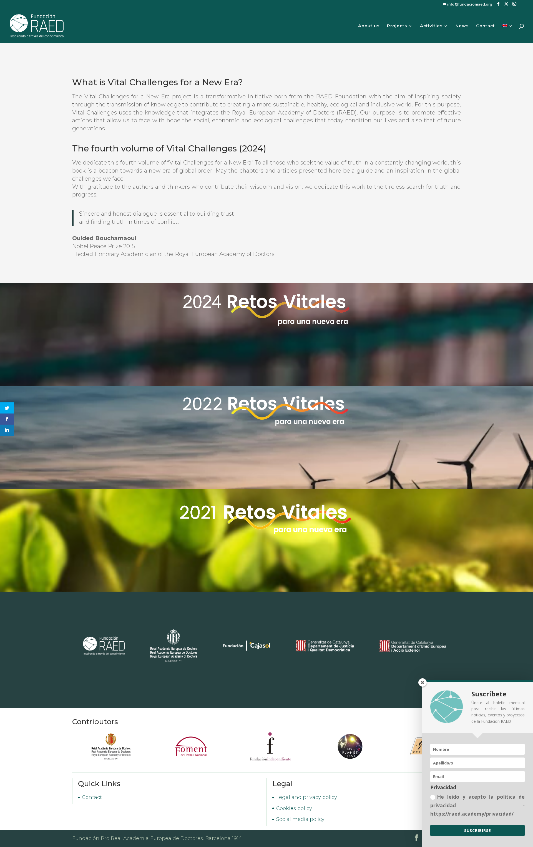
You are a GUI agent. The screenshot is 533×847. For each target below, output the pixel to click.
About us (368, 26)
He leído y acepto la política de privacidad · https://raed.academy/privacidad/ (477, 805)
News (462, 26)
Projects (397, 26)
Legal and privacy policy (306, 797)
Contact (485, 26)
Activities (431, 26)
